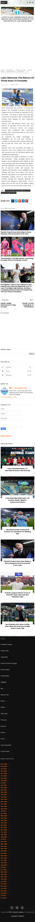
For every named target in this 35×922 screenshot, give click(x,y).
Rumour (3, 732)
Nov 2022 (4, 858)
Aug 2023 (4, 837)
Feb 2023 (4, 851)
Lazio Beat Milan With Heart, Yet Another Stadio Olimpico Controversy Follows (17, 500)
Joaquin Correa (26, 190)
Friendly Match (5, 676)
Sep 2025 (4, 778)
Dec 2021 (4, 884)
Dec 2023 (4, 827)
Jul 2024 (3, 811)
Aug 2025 (4, 780)
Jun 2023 (3, 841)
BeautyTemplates (18, 912)
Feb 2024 (4, 823)
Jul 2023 (3, 839)
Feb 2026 (4, 766)
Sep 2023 (4, 834)
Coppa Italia (4, 657)
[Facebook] (27, 2)
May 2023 (4, 844)
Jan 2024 (3, 825)
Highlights (3, 682)
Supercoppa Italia (6, 745)
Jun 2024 (3, 813)
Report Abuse (6, 436)
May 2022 (4, 872)
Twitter (18, 371)
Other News (20, 71)
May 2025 (4, 787)
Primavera (4, 720)
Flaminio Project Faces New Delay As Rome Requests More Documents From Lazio (16, 233)
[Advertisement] (17, 43)
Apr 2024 (4, 818)
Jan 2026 (3, 769)
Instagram (18, 375)
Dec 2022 (4, 856)
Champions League (6, 644)
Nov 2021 (4, 886)
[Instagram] (32, 2)
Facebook (18, 367)
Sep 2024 (4, 806)
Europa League (5, 669)
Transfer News (5, 751)
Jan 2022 (3, 881)
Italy (2, 688)
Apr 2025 (4, 790)
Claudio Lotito (5, 651)
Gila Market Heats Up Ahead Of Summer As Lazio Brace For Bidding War (17, 532)
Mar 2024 (4, 820)
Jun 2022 (3, 870)
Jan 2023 (3, 853)
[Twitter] (30, 2)
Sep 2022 (4, 863)
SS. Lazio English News (19, 388)
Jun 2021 (3, 898)
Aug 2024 (4, 809)
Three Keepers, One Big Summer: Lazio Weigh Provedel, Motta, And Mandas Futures (17, 259)
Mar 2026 (4, 764)
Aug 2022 (4, 865)
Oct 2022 (4, 860)
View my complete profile (9, 397)
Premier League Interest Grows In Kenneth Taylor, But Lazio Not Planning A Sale (17, 595)
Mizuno (3, 701)
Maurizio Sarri (11, 71)
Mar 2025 (4, 792)
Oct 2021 (4, 888)
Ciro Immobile (10, 70)
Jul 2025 (3, 783)
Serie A (3, 739)
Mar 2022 (4, 877)
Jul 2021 (3, 895)
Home (2, 70)
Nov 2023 (4, 830)
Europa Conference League (9, 663)
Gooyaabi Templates (17, 916)
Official (3, 707)
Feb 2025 (4, 794)
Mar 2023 (4, 848)
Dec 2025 (4, 771)
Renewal (3, 726)
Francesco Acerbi (20, 70)
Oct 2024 (4, 804)
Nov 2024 (4, 802)
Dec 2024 (4, 799)
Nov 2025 (4, 773)
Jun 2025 (3, 785)
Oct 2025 (4, 776)
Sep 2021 (4, 891)
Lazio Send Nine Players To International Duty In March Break (17, 469)
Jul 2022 (3, 867)
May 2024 (4, 816)
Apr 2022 (4, 874)
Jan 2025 (3, 797)
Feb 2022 (4, 879)
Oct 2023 (4, 832)
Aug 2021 (4, 893)
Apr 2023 (4, 846)
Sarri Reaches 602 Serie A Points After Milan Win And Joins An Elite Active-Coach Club (17, 626)
